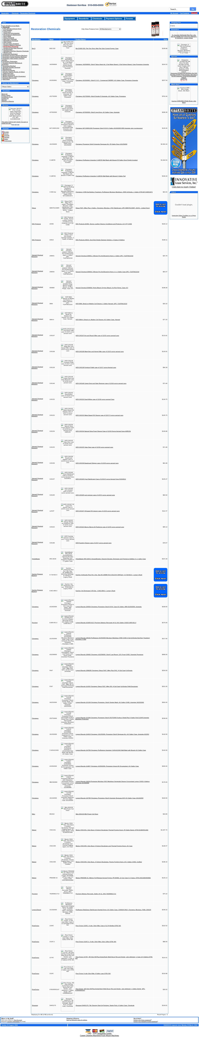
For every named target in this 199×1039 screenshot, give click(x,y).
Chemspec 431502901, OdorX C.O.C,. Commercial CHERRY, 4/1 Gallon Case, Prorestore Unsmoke (107, 80)
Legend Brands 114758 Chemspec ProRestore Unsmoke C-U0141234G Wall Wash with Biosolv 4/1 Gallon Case (111, 750)
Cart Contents (184, 13)
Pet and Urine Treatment (11, 43)
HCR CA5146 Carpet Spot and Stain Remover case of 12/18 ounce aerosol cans (101, 383)
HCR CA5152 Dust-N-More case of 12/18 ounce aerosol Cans (95, 399)
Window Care (7, 52)
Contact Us (5, 98)
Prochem (34, 622)
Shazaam (35, 1005)
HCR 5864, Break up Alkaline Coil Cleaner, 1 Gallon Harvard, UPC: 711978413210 (101, 303)
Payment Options (114, 18)
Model (51, 39)
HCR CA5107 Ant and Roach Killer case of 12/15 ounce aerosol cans (97, 335)
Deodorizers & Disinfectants (12, 34)
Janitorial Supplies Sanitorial (11, 67)
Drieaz (34, 208)
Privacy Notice (6, 95)
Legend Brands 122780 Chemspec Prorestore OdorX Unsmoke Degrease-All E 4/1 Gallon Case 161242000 (109, 798)
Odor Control (7, 42)
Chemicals (15, 13)
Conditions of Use (7, 97)
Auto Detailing (7, 30)
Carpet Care (7, 31)
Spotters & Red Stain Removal (12, 48)
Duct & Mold (7, 36)
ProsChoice (35, 925)
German (6, 137)
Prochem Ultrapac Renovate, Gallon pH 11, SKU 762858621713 (96, 894)
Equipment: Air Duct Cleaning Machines (15, 55)
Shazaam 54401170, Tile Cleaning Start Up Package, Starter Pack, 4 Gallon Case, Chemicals (105, 1005)
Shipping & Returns (8, 101)
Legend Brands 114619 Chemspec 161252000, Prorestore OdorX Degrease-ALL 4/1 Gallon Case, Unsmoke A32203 (112, 734)
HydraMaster (36, 559)
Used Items (6, 79)
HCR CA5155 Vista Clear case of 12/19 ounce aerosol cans (94, 447)
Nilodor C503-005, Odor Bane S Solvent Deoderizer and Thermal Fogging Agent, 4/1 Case (104, 846)
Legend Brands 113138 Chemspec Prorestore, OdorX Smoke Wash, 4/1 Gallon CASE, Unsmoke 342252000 (110, 702)
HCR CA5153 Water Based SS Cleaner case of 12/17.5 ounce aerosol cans (99, 415)
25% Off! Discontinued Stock (12, 28)
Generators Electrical (9, 66)
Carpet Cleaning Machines (90, 1036)
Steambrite (84, 18)
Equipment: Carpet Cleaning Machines (15, 57)
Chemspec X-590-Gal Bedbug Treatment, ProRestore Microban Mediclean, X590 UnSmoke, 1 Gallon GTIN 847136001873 (114, 192)
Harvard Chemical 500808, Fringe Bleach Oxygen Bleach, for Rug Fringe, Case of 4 (102, 287)
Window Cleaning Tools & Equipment (14, 76)
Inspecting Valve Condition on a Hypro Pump (184, 216)
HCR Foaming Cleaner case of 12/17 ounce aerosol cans (93, 543)
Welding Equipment (9, 75)
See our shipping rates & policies (76, 1020)
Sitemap (4, 100)
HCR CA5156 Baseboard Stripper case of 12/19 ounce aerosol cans (97, 463)
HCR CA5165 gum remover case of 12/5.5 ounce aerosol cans (95, 495)
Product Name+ (81, 39)
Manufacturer (36, 39)
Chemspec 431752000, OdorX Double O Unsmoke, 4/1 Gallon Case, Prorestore (101, 96)
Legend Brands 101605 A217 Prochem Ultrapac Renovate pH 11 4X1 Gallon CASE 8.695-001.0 (106, 622)
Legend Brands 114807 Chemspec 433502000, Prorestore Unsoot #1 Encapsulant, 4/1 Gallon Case (107, 766)
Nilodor (34, 830)
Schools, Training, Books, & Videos (14, 72)
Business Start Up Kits (10, 78)
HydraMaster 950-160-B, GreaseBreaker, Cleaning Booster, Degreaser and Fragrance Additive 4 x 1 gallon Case (111, 559)
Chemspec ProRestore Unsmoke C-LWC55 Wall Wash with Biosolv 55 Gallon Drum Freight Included (107, 160)
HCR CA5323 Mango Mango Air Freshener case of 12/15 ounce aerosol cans (100, 527)
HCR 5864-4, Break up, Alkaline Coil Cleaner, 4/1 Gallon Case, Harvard (98, 319)
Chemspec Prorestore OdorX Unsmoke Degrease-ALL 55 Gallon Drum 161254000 (101, 144)
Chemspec (35, 64)
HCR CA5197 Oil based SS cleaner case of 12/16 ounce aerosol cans (98, 511)
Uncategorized (7, 49)
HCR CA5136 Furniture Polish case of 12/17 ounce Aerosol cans (96, 367)
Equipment (70, 18)
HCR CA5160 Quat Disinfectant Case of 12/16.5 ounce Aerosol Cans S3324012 (101, 479)
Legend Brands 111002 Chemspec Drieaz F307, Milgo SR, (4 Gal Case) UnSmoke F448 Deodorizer (107, 686)
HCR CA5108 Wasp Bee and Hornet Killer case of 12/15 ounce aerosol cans (100, 351)
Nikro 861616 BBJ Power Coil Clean (87, 814)
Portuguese (8, 141)
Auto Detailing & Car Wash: (10, 25)
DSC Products (36, 224)
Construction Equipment (10, 54)
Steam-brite (5, 13)
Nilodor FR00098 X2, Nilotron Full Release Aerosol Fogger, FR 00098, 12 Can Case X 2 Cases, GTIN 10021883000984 (113, 878)
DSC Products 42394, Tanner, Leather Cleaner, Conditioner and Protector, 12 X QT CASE (104, 224)
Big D (33, 48)
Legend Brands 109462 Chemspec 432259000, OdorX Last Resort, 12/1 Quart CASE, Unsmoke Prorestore (109, 654)
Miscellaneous (7, 69)
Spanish (6, 135)
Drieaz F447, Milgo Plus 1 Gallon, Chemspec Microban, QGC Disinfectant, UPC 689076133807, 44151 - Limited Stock (113, 208)
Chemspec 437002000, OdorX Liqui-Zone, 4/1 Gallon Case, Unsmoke (98, 112)
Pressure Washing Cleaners (12, 45)
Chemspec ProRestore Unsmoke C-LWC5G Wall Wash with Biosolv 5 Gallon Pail (100, 176)
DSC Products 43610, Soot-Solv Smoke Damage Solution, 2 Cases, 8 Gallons (100, 240)
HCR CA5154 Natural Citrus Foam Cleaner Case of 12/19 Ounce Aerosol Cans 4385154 (103, 431)
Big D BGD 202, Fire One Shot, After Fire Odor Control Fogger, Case (97, 48)
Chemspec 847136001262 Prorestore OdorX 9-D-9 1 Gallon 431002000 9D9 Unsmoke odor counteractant (109, 128)
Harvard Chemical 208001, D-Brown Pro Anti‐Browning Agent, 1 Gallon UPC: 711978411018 (104, 256)
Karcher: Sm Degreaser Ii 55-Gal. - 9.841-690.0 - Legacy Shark (95, 590)
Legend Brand (36, 909)
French (6, 133)
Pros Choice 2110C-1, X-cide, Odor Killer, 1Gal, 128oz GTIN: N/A (96, 941)
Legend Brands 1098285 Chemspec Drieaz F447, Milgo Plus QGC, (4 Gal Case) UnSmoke (104, 670)
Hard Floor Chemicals (10, 39)
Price (165, 39)
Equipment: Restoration (10, 61)
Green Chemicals (8, 37)
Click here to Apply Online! (184, 187)
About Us (4, 94)
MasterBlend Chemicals (10, 40)
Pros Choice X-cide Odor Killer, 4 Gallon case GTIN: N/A (93, 973)
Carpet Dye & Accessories (11, 33)
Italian (6, 139)
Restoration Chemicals (27, 13)
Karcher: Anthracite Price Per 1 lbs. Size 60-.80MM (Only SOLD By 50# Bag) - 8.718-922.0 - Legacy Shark (109, 575)
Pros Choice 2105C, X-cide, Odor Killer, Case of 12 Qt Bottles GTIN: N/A (98, 925)
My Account (174, 13)
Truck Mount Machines (110, 1036)
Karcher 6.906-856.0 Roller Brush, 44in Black (184, 101)
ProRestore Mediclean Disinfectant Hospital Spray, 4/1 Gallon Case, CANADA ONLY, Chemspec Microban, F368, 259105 (113, 909)
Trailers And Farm (8, 73)
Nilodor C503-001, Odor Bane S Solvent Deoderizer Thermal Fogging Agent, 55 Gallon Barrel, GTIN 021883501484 (112, 830)
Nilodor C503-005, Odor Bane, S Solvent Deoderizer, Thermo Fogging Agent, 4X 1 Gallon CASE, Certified (109, 862)
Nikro (33, 814)
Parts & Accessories (9, 70)
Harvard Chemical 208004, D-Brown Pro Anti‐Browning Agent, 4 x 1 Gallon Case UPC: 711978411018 (107, 271)
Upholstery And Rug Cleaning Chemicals (16, 51)
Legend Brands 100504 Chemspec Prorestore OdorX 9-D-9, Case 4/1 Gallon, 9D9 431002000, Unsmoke (109, 606)
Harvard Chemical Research (37, 255)
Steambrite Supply (104, 1034)
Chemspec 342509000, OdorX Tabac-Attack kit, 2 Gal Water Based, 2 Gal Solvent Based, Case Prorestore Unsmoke (112, 64)
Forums (129, 18)
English (6, 132)
